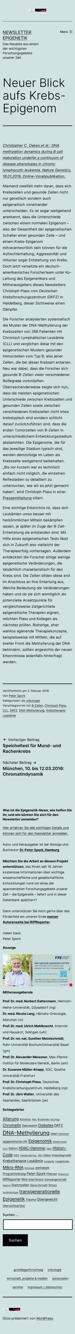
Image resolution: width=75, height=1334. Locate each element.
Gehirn (13, 1148)
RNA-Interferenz (32, 1179)
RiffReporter (12, 1179)
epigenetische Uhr (15, 1141)
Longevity (49, 1161)
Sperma (7, 1185)
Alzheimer (25, 1119)
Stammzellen (20, 1185)
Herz (49, 1148)
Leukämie (9, 715)
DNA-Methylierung (31, 710)
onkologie (33, 700)
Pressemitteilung (17, 498)
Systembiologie (10, 1192)
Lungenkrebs (62, 1161)
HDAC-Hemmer (32, 1148)
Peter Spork (17, 695)
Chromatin (12, 1125)
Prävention (63, 1174)
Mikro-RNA (13, 1167)
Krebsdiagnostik (61, 1155)
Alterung (11, 1118)
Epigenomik (40, 1141)
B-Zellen (37, 705)
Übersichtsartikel (14, 1205)
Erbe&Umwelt (60, 1142)
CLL (5, 710)
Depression (29, 1125)
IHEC (16, 1155)
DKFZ (13, 710)
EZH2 (5, 1149)
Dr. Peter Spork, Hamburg (39, 850)
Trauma (31, 1199)
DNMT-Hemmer (59, 1133)
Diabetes (45, 1125)
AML (34, 1119)
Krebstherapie (55, 710)
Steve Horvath (39, 1185)
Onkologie (29, 1168)
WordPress (44, 1318)
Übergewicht (47, 1199)
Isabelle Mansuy (28, 1155)
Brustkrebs (44, 1119)
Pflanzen (51, 1174)
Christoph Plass (55, 705)
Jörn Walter (44, 1155)
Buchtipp (55, 1119)
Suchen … (10, 1215)
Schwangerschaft (55, 1179)
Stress (52, 1185)
